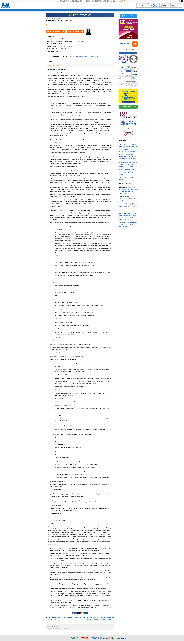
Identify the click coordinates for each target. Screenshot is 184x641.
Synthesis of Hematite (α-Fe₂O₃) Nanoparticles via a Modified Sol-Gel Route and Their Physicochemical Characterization (128, 157)
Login (127, 10)
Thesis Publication (112, 10)
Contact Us (122, 10)
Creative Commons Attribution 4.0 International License (87, 56)
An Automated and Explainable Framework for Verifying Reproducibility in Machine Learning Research (128, 172)
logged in (56, 628)
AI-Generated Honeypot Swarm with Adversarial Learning (127, 198)
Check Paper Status (129, 15)
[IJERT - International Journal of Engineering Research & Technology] (5, 5)
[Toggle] (47, 62)
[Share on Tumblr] (86, 613)
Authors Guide (86, 10)
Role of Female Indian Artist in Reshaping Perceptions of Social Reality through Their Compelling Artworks (128, 216)
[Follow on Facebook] (179, 1)
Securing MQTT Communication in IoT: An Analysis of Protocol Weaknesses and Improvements (128, 206)
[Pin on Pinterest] (81, 613)
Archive (94, 10)
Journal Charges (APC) (129, 106)
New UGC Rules (127, 49)
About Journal (61, 10)
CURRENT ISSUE (124, 44)
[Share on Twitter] (76, 613)
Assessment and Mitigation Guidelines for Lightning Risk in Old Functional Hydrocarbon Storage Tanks (128, 164)
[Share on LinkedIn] (84, 613)
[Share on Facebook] (73, 613)
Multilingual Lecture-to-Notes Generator (126, 178)
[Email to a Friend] (78, 613)
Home (55, 10)
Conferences (101, 10)
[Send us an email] (182, 1)
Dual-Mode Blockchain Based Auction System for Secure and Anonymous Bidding (128, 224)
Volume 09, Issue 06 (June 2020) (53, 18)
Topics (79, 10)
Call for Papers (72, 10)
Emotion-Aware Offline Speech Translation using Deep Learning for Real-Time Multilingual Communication (128, 190)
